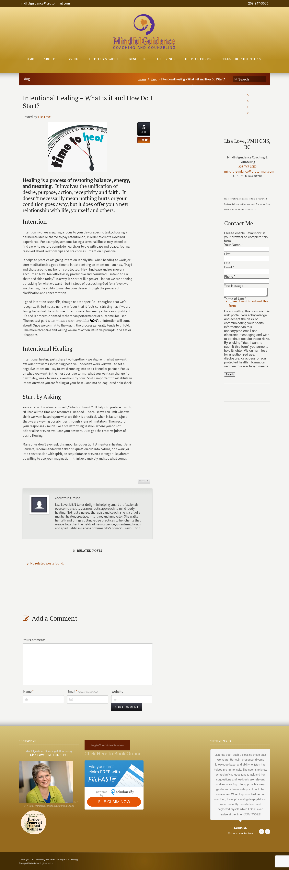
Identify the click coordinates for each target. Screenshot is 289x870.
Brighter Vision (46, 863)
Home (142, 79)
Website (117, 691)
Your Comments (34, 640)
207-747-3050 (258, 3)
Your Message (233, 286)
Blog (154, 79)
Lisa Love (44, 117)
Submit (230, 374)
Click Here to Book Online (113, 753)
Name (28, 691)
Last (227, 263)
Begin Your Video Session (107, 745)
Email (82, 691)
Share (144, 481)
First (227, 254)
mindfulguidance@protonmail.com (44, 3)
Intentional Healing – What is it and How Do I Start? (87, 102)
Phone (229, 276)
